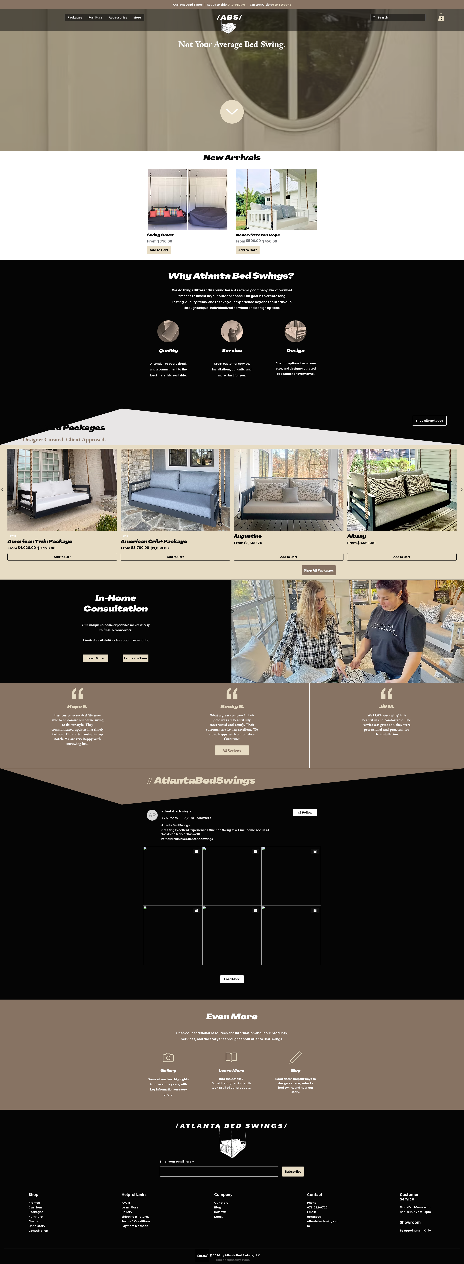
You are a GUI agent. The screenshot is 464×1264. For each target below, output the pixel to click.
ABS (230, 18)
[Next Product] (462, 489)
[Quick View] (62, 490)
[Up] (232, 112)
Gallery (126, 1212)
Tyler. (245, 1260)
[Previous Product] (2, 489)
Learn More (129, 1207)
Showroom (410, 1222)
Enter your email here (176, 1161)
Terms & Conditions (135, 1221)
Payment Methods (134, 1226)
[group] (232, 504)
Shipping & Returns (135, 1216)
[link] (441, 17)
